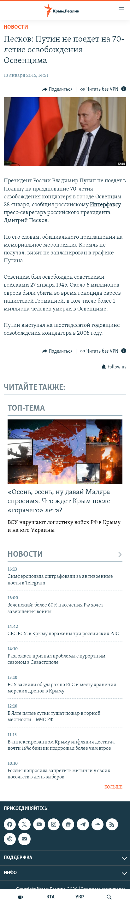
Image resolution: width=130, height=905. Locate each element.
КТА (50, 897)
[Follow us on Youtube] (39, 824)
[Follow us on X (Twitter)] (24, 824)
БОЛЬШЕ (113, 787)
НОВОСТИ (25, 554)
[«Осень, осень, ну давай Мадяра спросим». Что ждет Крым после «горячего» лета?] (65, 451)
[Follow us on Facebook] (10, 824)
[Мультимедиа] (20, 897)
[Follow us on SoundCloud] (97, 824)
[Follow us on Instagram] (54, 824)
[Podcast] (10, 839)
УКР (79, 897)
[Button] (57, 89)
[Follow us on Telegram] (83, 824)
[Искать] (109, 897)
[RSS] (112, 824)
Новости (16, 27)
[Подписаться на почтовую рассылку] (24, 839)
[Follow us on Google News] (68, 824)
